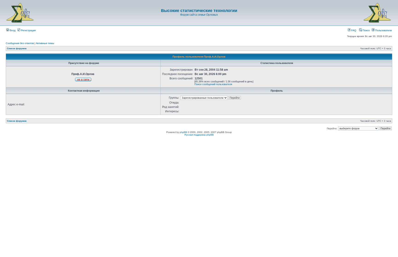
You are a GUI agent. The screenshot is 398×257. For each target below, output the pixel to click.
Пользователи (383, 30)
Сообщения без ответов (20, 43)
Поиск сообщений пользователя (213, 84)
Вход (12, 30)
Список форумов (16, 48)
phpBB (183, 132)
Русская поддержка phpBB (199, 134)
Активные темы (45, 43)
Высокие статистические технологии (199, 10)
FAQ (353, 30)
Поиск (366, 30)
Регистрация (28, 30)
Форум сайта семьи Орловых (199, 14)
